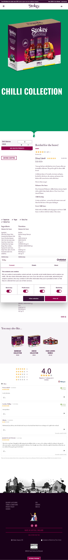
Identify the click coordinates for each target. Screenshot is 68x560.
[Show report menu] (64, 397)
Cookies (8, 509)
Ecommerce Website (48, 540)
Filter (4, 384)
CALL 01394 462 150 (34, 535)
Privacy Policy (10, 507)
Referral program (34, 558)
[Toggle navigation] (4, 6)
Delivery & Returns (11, 502)
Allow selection (33, 298)
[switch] (25, 291)
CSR (36, 502)
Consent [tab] (11, 265)
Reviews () (38, 154)
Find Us (37, 507)
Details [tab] (34, 265)
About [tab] (56, 265)
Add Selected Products (17, 148)
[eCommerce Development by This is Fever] (42, 540)
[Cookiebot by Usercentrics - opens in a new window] (58, 260)
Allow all (55, 298)
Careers (37, 505)
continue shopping (9, 158)
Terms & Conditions (12, 505)
